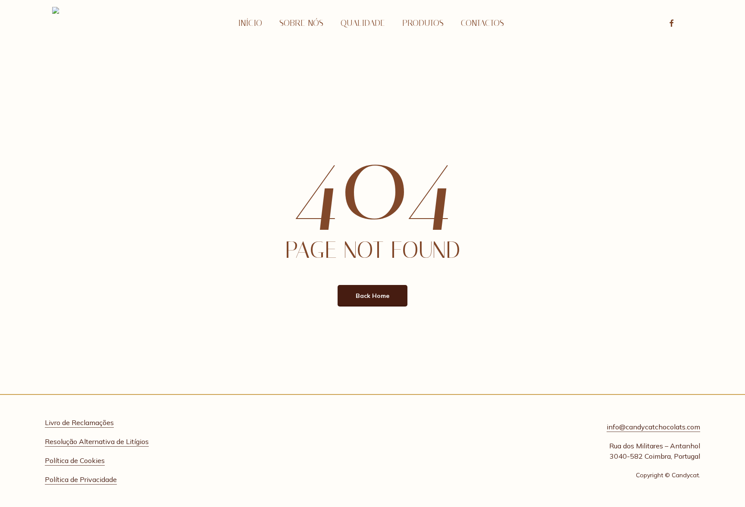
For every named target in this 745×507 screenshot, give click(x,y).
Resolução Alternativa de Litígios (97, 441)
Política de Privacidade (81, 479)
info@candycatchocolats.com (653, 426)
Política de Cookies (75, 460)
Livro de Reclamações (79, 422)
